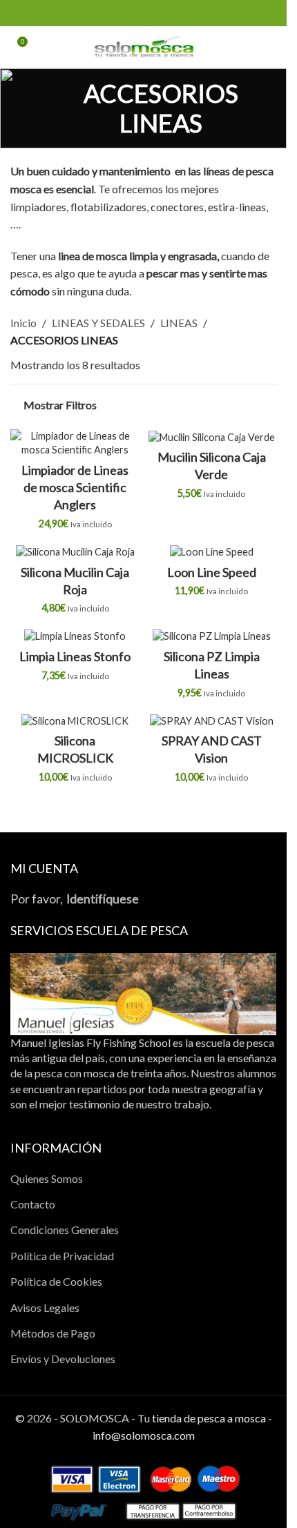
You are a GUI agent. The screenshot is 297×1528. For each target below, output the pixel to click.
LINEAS (179, 322)
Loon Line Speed (211, 572)
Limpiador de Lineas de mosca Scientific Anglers (74, 487)
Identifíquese (102, 899)
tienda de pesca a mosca (209, 1417)
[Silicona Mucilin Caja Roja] (75, 552)
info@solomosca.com (144, 1435)
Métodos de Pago (52, 1333)
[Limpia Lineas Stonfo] (75, 636)
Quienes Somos (46, 1178)
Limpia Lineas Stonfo (75, 656)
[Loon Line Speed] (212, 552)
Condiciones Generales (64, 1229)
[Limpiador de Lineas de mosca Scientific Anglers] (75, 443)
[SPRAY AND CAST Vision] (212, 720)
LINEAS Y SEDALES (98, 322)
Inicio (23, 322)
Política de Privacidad (62, 1255)
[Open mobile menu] (270, 47)
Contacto (32, 1204)
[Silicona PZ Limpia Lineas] (212, 636)
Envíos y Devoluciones (62, 1358)
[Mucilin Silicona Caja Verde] (212, 436)
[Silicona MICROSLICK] (75, 720)
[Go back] (27, 108)
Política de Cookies (56, 1281)
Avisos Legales (44, 1307)
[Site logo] (143, 45)
